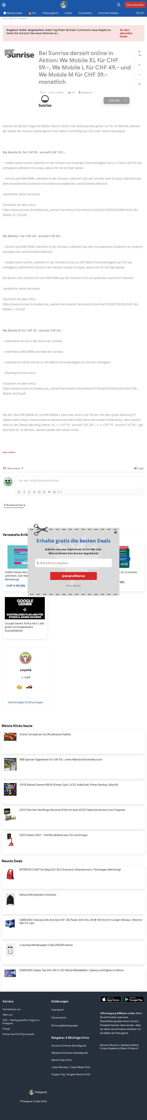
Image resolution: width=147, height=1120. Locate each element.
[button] (73, 540)
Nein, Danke (73, 585)
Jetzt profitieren (73, 576)
